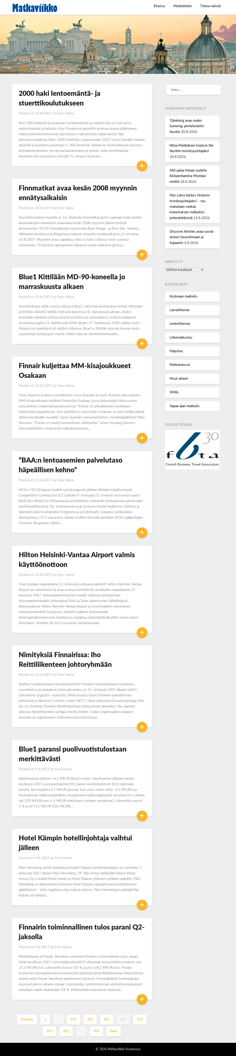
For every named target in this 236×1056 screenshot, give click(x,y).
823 (140, 1019)
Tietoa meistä (210, 6)
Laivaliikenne (179, 310)
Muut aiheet (179, 378)
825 (66, 1031)
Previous (27, 1019)
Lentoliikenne (180, 323)
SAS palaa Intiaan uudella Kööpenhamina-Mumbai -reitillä (189, 176)
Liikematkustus (181, 337)
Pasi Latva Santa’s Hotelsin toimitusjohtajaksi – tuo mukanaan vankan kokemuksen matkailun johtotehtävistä (190, 207)
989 (96, 1031)
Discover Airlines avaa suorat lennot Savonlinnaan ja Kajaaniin (191, 237)
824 (49, 1031)
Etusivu (159, 6)
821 (106, 1019)
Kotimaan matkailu (183, 296)
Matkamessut (180, 365)
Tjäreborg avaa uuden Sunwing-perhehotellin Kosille (187, 126)
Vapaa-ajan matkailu (184, 406)
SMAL (174, 392)
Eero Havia (65, 113)
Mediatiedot (182, 6)
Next (113, 1031)
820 (90, 1019)
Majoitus (176, 351)
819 (73, 1019)
